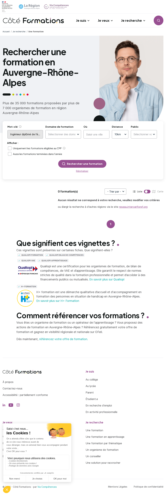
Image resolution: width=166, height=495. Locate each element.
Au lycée (91, 386)
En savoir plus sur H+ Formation (57, 300)
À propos (8, 382)
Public (135, 126)
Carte (152, 191)
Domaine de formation (59, 126)
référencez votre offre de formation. (63, 339)
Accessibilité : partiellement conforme (25, 395)
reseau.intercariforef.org (133, 206)
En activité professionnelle (101, 412)
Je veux (103, 20)
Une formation (94, 430)
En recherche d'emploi (99, 405)
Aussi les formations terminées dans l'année (37, 153)
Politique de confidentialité (148, 486)
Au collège (92, 379)
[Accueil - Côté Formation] (33, 20)
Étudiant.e (92, 399)
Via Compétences (47, 486)
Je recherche (131, 20)
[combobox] (61, 134)
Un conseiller (93, 456)
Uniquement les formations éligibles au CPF (37, 148)
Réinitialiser (82, 171)
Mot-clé (12, 126)
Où (85, 126)
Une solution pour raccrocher (103, 462)
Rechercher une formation (84, 163)
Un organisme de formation (102, 449)
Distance (117, 126)
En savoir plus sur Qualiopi (106, 279)
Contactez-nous (12, 388)
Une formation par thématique (104, 443)
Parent (90, 392)
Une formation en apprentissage (105, 436)
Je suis (81, 20)
